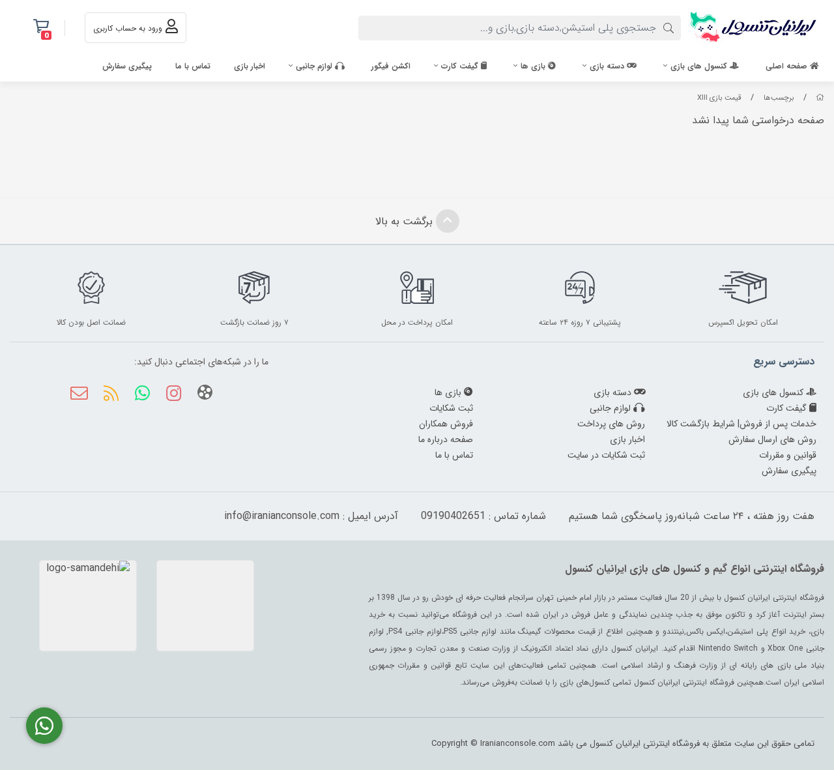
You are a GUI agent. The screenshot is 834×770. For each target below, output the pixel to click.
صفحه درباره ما (445, 439)
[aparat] (205, 395)
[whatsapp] (142, 395)
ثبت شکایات (451, 408)
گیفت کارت (461, 66)
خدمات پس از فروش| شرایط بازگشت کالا (741, 424)
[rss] (110, 395)
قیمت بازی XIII (719, 98)
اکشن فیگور (390, 66)
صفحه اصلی (788, 66)
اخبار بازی (249, 66)
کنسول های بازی (700, 66)
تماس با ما (192, 66)
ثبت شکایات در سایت (606, 455)
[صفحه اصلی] (820, 98)
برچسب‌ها (779, 98)
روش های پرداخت (611, 424)
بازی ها (534, 66)
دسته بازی (608, 66)
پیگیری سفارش (127, 66)
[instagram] (173, 395)
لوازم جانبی (315, 66)
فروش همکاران (446, 424)
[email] (79, 395)
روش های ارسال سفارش (772, 439)
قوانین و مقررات (787, 455)
